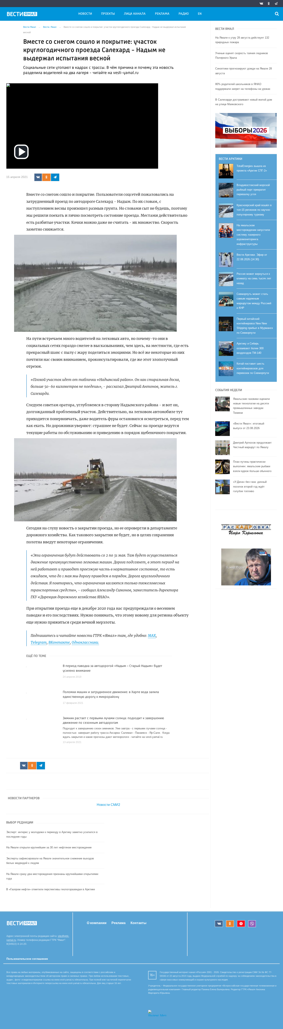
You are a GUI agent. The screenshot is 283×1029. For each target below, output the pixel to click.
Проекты (108, 14)
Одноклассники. (85, 642)
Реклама (162, 14)
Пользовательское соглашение (27, 958)
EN (200, 14)
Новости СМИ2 (108, 804)
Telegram (39, 642)
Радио (184, 14)
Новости (85, 14)
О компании (96, 923)
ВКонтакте (59, 642)
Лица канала (135, 14)
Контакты (138, 923)
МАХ (152, 635)
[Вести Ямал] (22, 15)
